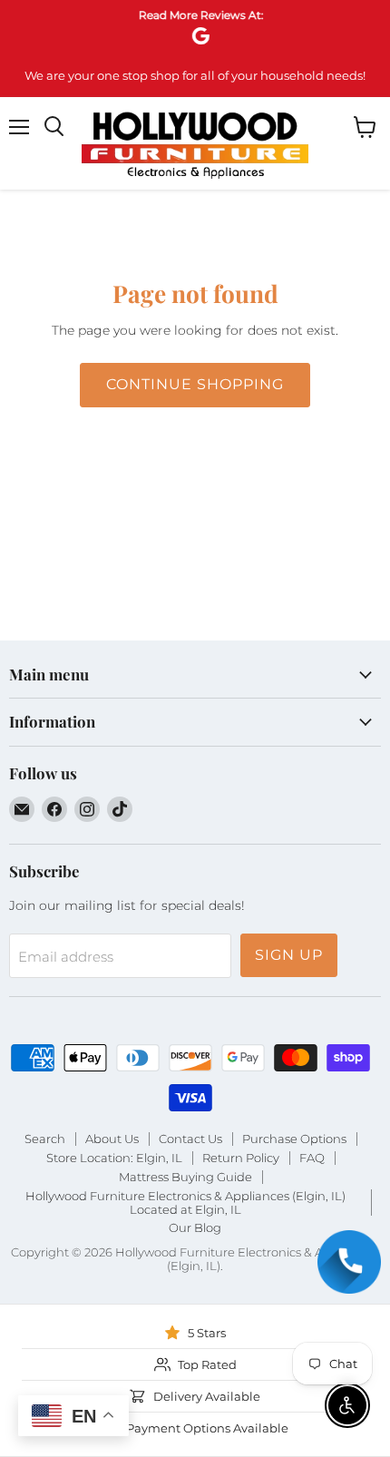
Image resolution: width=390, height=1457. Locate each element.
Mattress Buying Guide (185, 1176)
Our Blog (195, 1227)
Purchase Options (294, 1138)
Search (44, 1138)
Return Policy (240, 1157)
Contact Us (190, 1138)
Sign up (289, 954)
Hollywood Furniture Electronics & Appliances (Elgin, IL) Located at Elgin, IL (185, 1202)
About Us (112, 1138)
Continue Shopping (194, 384)
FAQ (312, 1157)
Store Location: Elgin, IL (114, 1157)
